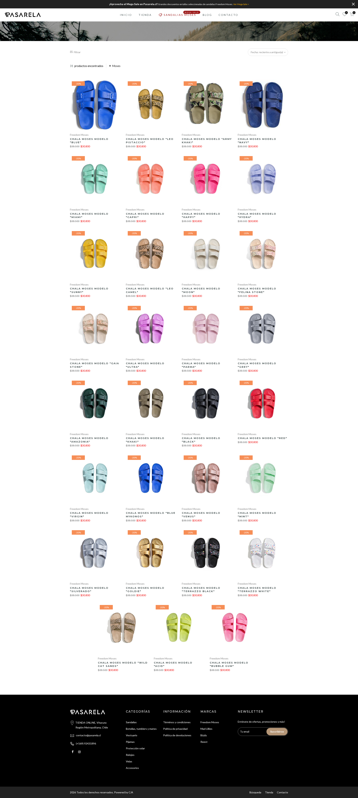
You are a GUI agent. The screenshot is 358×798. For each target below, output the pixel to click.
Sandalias (131, 722)
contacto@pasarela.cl (88, 735)
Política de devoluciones (177, 735)
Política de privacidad (175, 728)
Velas (129, 761)
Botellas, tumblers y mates (141, 728)
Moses (116, 66)
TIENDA (145, 14)
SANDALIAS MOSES (181, 13)
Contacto (282, 792)
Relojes (130, 754)
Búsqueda (255, 792)
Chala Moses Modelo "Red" (262, 438)
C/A (131, 792)
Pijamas (130, 741)
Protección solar (135, 748)
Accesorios (132, 767)
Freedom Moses (79, 134)
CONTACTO (228, 14)
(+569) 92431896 (86, 743)
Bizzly (203, 735)
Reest (204, 741)
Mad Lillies (206, 728)
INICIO (126, 14)
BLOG (207, 14)
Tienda (269, 792)
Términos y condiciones (177, 722)
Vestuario (131, 735)
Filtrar (77, 52)
